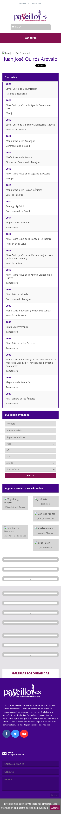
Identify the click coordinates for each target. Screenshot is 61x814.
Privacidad (37, 3)
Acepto (55, 807)
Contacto (24, 3)
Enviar (54, 795)
